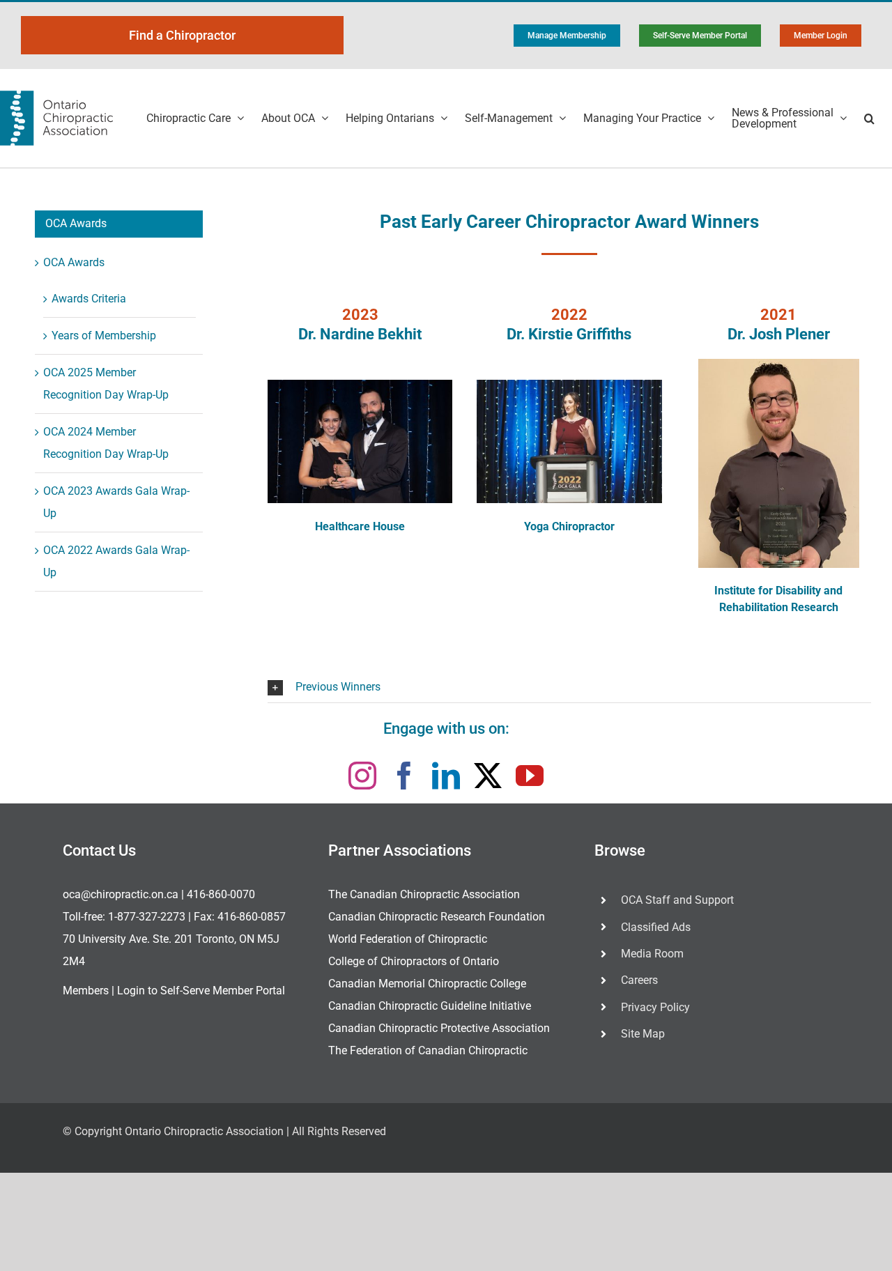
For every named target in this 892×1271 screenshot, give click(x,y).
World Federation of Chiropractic (407, 939)
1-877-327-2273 (146, 916)
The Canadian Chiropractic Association (424, 894)
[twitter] (488, 775)
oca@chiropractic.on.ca (120, 894)
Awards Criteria (89, 298)
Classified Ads (656, 927)
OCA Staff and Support (677, 900)
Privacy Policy (655, 1007)
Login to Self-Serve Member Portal (201, 990)
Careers (639, 980)
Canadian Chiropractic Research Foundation (436, 916)
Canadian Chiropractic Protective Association (439, 1028)
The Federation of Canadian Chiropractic (428, 1050)
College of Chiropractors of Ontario (413, 961)
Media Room (652, 953)
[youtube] (530, 775)
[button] (869, 118)
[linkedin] (446, 775)
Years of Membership (104, 335)
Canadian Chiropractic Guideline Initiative (429, 1005)
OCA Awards (74, 262)
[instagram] (362, 775)
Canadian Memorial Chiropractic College (427, 983)
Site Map (643, 1033)
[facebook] (404, 775)
